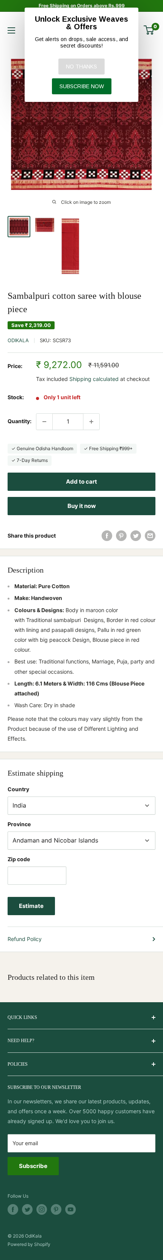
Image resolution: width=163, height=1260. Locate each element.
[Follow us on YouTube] (70, 1209)
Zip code (19, 859)
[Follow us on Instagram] (41, 1209)
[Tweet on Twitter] (135, 535)
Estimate (31, 905)
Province (19, 824)
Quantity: (19, 421)
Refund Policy (25, 939)
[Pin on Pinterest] (121, 535)
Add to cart (81, 481)
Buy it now (81, 505)
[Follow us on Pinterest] (56, 1209)
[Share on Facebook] (107, 535)
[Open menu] (11, 30)
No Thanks (81, 66)
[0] (149, 30)
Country (18, 789)
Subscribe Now (82, 86)
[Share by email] (150, 535)
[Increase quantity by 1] (91, 422)
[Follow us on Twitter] (27, 1209)
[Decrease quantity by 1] (44, 422)
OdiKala (18, 340)
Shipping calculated (94, 379)
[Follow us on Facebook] (13, 1209)
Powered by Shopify (29, 1244)
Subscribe (33, 1166)
